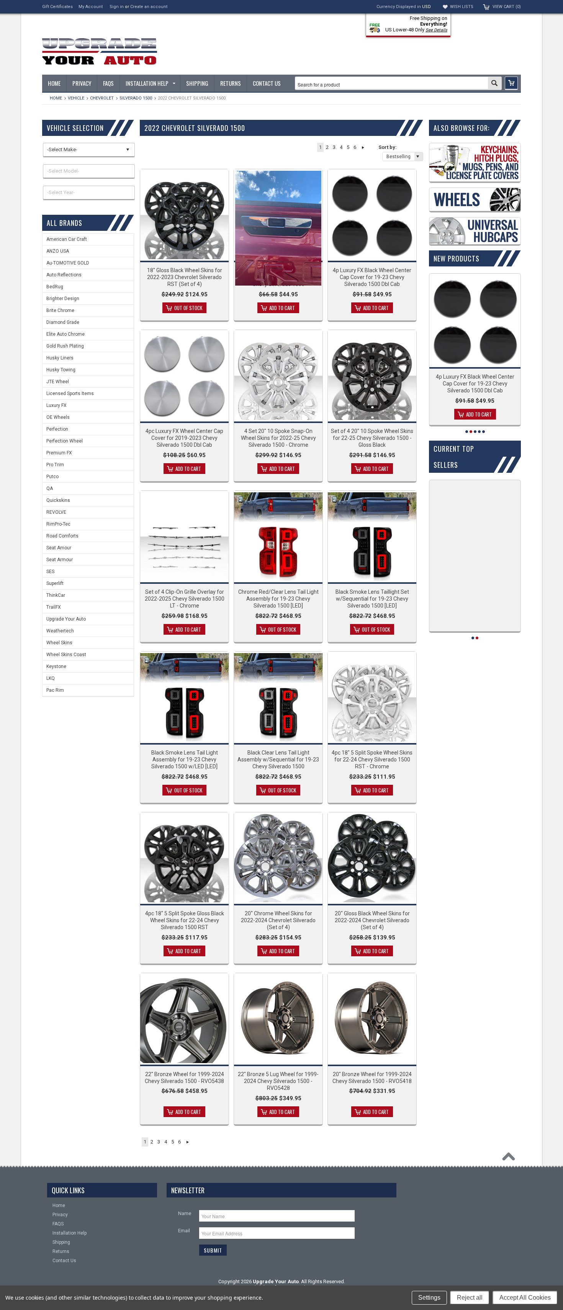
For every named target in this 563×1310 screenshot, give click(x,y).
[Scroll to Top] (510, 1158)
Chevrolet (102, 98)
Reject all (470, 1297)
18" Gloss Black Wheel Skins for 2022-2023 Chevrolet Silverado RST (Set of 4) (184, 277)
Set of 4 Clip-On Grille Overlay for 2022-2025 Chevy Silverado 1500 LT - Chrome (184, 599)
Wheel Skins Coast (66, 654)
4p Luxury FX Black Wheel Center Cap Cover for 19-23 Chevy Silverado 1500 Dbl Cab (372, 277)
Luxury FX (56, 405)
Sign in (117, 6)
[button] (511, 83)
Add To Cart (282, 308)
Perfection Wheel (64, 441)
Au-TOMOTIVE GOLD (67, 263)
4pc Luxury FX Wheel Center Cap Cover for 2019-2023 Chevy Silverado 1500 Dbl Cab (184, 438)
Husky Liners (60, 358)
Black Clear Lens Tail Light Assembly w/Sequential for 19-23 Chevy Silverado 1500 (278, 759)
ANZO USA (57, 251)
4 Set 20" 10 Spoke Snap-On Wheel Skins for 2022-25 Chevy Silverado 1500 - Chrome (278, 438)
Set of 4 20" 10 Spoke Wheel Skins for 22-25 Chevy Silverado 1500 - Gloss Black (372, 438)
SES (50, 571)
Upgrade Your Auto (66, 619)
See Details (436, 30)
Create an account (148, 6)
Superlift (55, 583)
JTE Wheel (57, 381)
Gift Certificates (57, 6)
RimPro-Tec (58, 524)
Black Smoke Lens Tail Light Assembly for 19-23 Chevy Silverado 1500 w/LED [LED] (184, 759)
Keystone (56, 666)
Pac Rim (55, 690)
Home (56, 98)
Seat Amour (58, 547)
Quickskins (58, 500)
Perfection (57, 429)
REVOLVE (56, 512)
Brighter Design (62, 298)
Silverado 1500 (135, 98)
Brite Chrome (60, 310)
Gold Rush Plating (65, 346)
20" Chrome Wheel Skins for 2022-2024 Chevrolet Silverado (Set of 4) (278, 920)
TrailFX (53, 607)
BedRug (54, 286)
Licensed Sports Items (70, 393)
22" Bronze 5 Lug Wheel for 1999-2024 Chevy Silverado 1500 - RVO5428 (278, 1081)
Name (184, 1213)
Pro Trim (55, 464)
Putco (52, 476)
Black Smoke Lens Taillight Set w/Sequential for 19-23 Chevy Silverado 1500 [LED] (372, 599)
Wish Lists (461, 6)
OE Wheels (58, 417)
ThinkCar (55, 595)
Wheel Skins (59, 642)
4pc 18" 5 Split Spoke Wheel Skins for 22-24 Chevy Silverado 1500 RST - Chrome (372, 759)
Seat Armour (59, 559)
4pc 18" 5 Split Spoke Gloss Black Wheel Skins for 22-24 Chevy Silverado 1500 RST (184, 920)
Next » (363, 147)
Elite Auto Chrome (65, 334)
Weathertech (60, 631)
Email (184, 1230)
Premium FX (59, 453)
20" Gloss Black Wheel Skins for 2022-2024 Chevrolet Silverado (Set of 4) (372, 920)
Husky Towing (60, 369)
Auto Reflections (64, 275)
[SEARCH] (494, 84)
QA (49, 488)
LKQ (50, 678)
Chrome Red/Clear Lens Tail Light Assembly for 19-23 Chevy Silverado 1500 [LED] (278, 599)
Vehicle (76, 98)
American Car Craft (66, 239)
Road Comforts (62, 536)
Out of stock (188, 308)
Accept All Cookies (525, 1297)
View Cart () (507, 6)
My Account (91, 6)
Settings (429, 1297)
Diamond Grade (62, 322)
